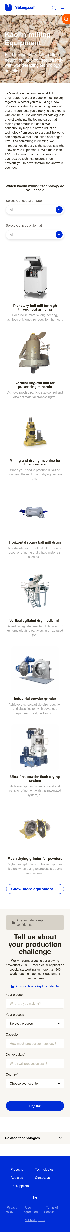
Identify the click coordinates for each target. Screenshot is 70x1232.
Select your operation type (24, 201)
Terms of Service (51, 1209)
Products (17, 1169)
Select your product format (24, 225)
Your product (15, 995)
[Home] (20, 7)
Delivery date (15, 1054)
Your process (15, 1014)
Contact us (42, 1177)
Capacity (12, 1034)
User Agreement (30, 1209)
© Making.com (35, 1220)
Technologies (44, 1169)
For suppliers (20, 1185)
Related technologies (22, 1137)
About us (17, 1177)
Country (12, 1074)
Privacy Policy (11, 1209)
